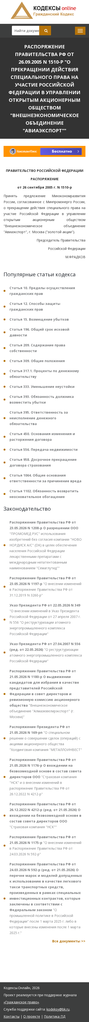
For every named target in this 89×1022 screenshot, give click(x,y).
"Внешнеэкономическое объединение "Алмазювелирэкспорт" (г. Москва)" (44, 694)
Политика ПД (54, 1016)
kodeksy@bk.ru (58, 1009)
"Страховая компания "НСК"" (45, 815)
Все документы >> (68, 941)
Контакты (11, 1016)
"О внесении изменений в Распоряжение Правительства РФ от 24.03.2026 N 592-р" (45, 845)
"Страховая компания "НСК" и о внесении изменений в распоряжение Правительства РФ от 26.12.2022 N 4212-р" (45, 776)
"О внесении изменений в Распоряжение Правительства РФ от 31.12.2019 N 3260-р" (45, 586)
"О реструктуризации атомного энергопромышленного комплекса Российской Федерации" (45, 652)
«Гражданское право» (21, 1002)
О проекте (31, 1016)
